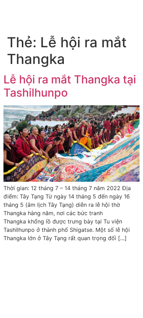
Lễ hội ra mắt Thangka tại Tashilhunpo (69, 86)
